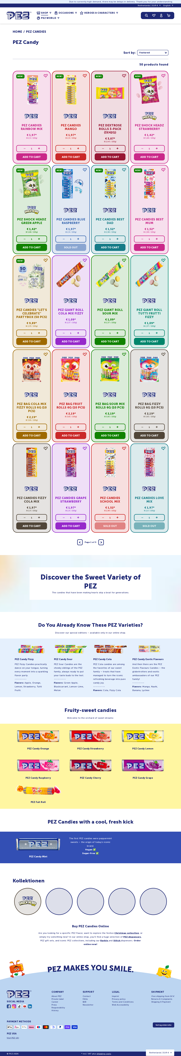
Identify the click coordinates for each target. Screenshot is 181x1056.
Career (55, 1002)
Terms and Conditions (122, 1002)
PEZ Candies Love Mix (149, 499)
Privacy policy (118, 999)
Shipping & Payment (161, 1002)
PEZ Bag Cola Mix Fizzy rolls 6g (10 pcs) (31, 407)
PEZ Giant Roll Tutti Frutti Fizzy (149, 313)
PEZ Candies (36, 31)
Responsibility (58, 1007)
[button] (44, 12)
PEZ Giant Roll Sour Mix (110, 311)
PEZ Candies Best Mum (149, 221)
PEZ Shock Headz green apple (31, 221)
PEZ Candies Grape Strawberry (71, 499)
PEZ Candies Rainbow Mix (31, 127)
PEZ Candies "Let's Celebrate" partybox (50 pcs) (31, 313)
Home (17, 31)
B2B (84, 1002)
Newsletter (88, 1005)
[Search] (146, 15)
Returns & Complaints (161, 999)
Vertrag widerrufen (164, 1025)
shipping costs (104, 1054)
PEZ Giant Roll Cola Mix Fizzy (71, 311)
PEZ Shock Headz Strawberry (149, 127)
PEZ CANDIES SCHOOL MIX (110, 499)
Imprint (115, 996)
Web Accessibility (120, 1005)
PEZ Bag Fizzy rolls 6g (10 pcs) (149, 405)
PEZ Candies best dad (110, 221)
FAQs (85, 999)
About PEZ (57, 996)
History (55, 1010)
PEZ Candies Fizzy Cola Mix (31, 499)
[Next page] (101, 542)
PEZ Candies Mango (71, 127)
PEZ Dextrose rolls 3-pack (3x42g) (110, 129)
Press (54, 1005)
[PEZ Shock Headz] (27, 901)
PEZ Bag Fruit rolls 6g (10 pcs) (71, 405)
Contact (87, 996)
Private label (58, 999)
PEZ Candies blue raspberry (70, 221)
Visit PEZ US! (13, 1038)
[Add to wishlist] (45, 76)
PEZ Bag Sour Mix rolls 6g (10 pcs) (110, 405)
